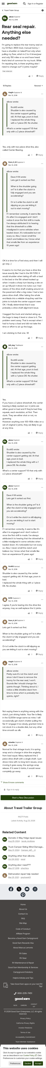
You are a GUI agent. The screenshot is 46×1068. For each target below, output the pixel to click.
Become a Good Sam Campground (23, 938)
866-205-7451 (24, 993)
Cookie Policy (28, 1055)
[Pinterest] (23, 894)
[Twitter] (19, 889)
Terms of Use (25, 1032)
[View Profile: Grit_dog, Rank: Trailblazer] (4, 346)
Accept (38, 1063)
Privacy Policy (25, 1018)
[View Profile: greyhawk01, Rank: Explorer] (4, 875)
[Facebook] (11, 889)
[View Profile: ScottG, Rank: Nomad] (4, 568)
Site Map (23, 923)
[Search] (24, 3)
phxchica (25, 868)
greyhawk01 (26, 877)
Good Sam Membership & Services (23, 967)
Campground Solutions (23, 972)
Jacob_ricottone (28, 841)
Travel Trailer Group (11, 10)
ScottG (11, 566)
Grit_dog (11, 345)
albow (11, 17)
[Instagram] (35, 889)
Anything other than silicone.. (21, 856)
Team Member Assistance (25, 1042)
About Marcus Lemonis (23, 948)
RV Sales (23, 953)
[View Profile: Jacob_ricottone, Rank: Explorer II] (4, 839)
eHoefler (11, 742)
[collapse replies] (23, 90)
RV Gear (23, 958)
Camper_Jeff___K (28, 850)
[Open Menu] (42, 10)
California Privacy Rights (25, 1023)
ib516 (10, 598)
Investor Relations (25, 1028)
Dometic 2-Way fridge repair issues (24, 838)
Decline (28, 1063)
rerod (23, 859)
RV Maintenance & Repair (23, 963)
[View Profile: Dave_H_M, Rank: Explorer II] (4, 163)
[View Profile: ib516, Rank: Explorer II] (4, 599)
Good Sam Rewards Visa (23, 943)
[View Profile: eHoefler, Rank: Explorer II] (4, 744)
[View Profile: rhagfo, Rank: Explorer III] (4, 94)
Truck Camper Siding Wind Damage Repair (25, 847)
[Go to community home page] (12, 3)
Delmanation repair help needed (23, 874)
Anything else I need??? (19, 865)
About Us (23, 909)
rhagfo (10, 92)
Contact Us (23, 914)
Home (23, 904)
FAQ (23, 918)
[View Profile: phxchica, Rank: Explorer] (4, 866)
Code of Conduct (23, 929)
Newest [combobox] (38, 86)
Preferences (15, 1063)
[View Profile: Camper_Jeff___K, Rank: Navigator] (4, 848)
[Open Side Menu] (3, 3)
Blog (15, 1005)
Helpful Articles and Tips (23, 978)
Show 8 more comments (13, 782)
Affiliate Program (23, 934)
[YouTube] (27, 889)
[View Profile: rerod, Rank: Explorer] (4, 857)
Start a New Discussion (23, 797)
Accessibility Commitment (25, 1037)
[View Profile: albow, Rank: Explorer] (5, 18)
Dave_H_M (12, 162)
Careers (24, 1005)
